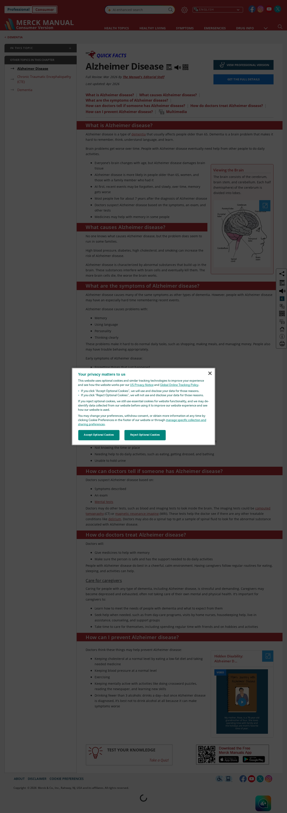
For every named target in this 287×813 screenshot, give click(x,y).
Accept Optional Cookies (99, 435)
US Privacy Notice (142, 385)
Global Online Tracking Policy (179, 385)
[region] (143, 406)
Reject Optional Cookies (145, 435)
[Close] (210, 373)
